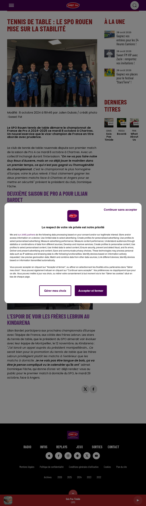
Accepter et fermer (90, 291)
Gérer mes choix (55, 291)
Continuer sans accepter (120, 209)
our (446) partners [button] (26, 234)
